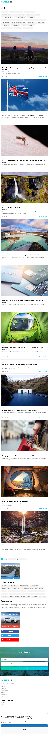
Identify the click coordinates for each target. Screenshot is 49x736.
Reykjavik (31, 25)
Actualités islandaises (16, 12)
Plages (23, 25)
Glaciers (19, 20)
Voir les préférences (24, 733)
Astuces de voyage (29, 12)
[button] (47, 714)
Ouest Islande (15, 25)
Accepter (24, 725)
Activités (4, 12)
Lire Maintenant (41, 76)
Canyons (29, 14)
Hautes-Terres (28, 20)
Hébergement (5, 22)
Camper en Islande (6, 14)
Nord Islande (5, 25)
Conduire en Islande (7, 17)
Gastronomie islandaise (8, 20)
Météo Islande (40, 22)
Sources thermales (7, 27)
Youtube (9, 639)
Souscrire (24, 668)
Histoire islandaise (40, 20)
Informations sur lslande (18, 22)
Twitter (9, 635)
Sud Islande (18, 27)
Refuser (24, 729)
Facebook (10, 631)
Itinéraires (31, 22)
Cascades (36, 14)
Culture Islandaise (20, 17)
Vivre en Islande (28, 27)
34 (24, 559)
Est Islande (30, 17)
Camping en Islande (19, 14)
